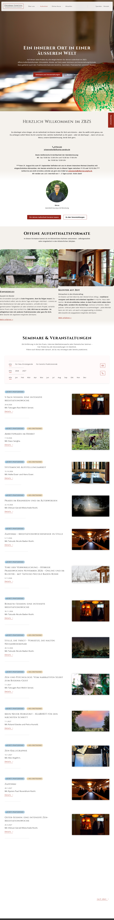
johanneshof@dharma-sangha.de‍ (57, 149)
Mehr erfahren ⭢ (6, 319)
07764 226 (58, 147)
